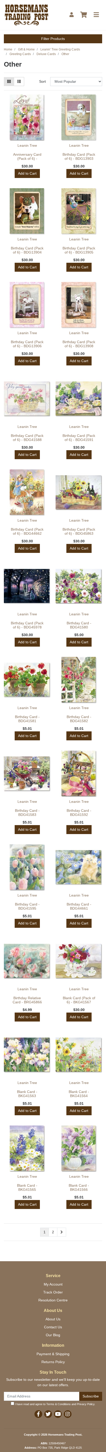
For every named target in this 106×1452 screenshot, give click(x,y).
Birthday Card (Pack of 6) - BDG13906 (27, 344)
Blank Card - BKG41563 (27, 1094)
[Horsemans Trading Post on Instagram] (68, 1414)
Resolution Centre (53, 1300)
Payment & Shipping (53, 1354)
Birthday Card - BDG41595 (27, 906)
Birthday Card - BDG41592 (79, 812)
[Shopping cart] (83, 15)
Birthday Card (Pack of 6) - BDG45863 (79, 531)
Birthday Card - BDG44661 (79, 906)
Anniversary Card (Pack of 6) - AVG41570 (27, 158)
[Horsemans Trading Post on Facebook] (38, 1414)
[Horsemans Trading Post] (26, 15)
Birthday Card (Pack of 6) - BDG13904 (27, 250)
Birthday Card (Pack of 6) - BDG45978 (27, 625)
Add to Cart (27, 173)
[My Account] (71, 14)
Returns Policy (53, 1362)
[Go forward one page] (61, 1232)
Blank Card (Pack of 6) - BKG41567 (79, 1000)
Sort (42, 81)
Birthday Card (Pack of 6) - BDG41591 (79, 438)
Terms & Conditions (58, 1404)
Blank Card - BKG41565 (27, 1187)
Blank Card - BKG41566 (79, 1187)
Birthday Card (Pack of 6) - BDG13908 (79, 344)
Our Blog (53, 1335)
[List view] (19, 81)
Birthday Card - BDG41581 (27, 719)
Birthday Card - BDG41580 (79, 625)
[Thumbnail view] (9, 81)
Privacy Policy (85, 1404)
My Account (53, 1284)
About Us (53, 1319)
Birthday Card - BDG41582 (79, 719)
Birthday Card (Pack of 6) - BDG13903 (79, 156)
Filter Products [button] (53, 39)
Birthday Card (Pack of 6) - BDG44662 (27, 531)
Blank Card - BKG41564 (79, 1094)
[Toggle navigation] (96, 15)
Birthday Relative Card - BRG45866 (27, 1000)
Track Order (53, 1292)
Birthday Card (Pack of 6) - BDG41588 (27, 438)
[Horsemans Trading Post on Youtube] (58, 1414)
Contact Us (53, 1327)
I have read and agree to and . (54, 1404)
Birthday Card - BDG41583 (27, 812)
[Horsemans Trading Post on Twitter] (48, 1414)
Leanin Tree (27, 145)
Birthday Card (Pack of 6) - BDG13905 (79, 250)
